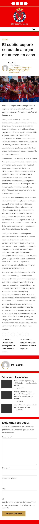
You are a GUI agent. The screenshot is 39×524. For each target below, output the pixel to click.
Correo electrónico (9, 478)
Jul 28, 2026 (19, 410)
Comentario (7, 437)
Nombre (6, 468)
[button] (38, 29)
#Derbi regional (22, 69)
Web (3, 489)
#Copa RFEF (16, 68)
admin (13, 63)
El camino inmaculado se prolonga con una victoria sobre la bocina (8, 345)
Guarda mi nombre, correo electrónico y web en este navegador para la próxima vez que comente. (19, 505)
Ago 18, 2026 (19, 388)
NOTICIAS (5, 39)
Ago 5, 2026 (19, 401)
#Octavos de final (16, 71)
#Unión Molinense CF (19, 72)
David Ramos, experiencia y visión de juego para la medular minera (25, 383)
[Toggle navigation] (33, 29)
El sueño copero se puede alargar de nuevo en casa (18, 49)
